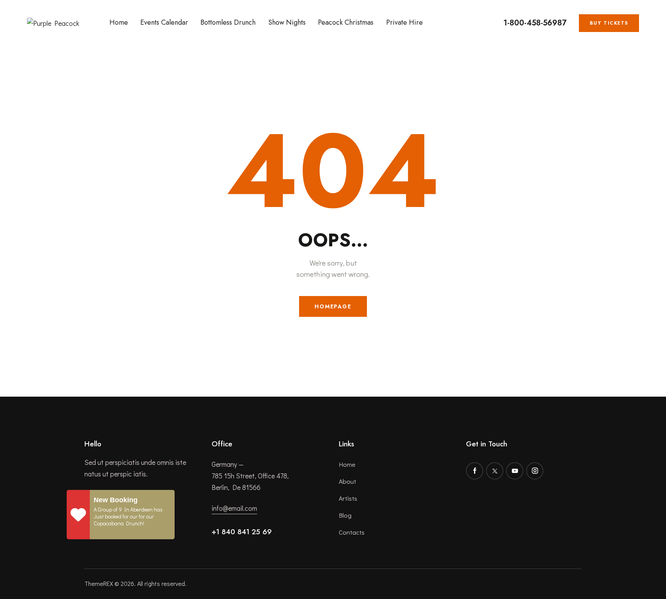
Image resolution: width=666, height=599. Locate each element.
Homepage (333, 306)
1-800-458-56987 (535, 23)
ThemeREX (98, 583)
